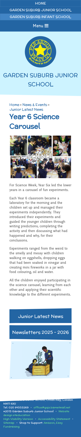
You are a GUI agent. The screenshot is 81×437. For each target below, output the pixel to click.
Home (14, 104)
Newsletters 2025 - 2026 (40, 332)
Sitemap (8, 423)
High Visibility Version (18, 419)
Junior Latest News (26, 109)
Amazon (49, 423)
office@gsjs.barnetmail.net (52, 407)
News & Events (34, 104)
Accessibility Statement (54, 419)
